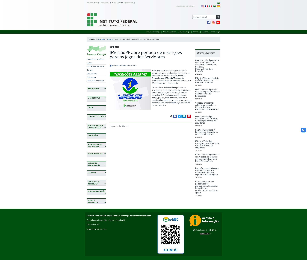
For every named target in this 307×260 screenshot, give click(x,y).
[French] (206, 6)
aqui (166, 100)
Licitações (97, 172)
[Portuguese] (218, 3)
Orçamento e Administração (97, 164)
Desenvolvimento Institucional (97, 145)
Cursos (89, 63)
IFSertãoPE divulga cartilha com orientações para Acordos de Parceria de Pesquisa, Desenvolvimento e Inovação (207, 65)
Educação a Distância (95, 66)
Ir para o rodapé (129, 2)
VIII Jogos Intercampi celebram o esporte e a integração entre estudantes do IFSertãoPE (206, 106)
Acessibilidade (180, 6)
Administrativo (97, 98)
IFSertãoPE (101, 39)
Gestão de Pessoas (97, 154)
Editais (89, 70)
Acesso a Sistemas (169, 32)
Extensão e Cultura (97, 116)
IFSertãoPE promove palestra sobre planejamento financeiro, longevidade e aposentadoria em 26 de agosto (206, 187)
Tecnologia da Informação (97, 183)
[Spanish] (218, 6)
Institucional (97, 89)
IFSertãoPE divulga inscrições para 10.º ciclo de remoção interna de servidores (206, 119)
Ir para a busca (117, 2)
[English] (202, 6)
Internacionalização (96, 192)
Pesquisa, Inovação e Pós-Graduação (97, 127)
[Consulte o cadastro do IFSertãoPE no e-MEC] (170, 234)
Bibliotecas (91, 77)
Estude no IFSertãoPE (95, 59)
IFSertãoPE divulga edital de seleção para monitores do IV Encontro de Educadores (207, 92)
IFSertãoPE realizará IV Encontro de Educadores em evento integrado (206, 132)
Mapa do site (190, 6)
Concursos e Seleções (95, 80)
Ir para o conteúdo (93, 2)
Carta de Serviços (184, 32)
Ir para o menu (105, 2)
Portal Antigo (215, 32)
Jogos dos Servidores (119, 126)
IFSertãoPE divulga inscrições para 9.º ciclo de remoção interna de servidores (207, 144)
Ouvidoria (205, 32)
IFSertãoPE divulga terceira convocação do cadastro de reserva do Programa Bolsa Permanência (207, 157)
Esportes (110, 39)
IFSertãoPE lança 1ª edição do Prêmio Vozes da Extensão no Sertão (207, 80)
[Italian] (210, 6)
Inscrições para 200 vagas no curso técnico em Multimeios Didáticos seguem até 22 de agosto (206, 171)
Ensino (97, 107)
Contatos (196, 32)
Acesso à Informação (153, 32)
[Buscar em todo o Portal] (218, 17)
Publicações (97, 135)
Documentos (92, 73)
